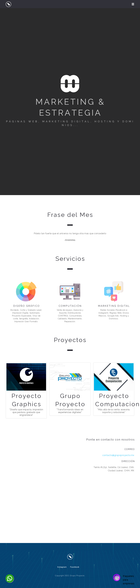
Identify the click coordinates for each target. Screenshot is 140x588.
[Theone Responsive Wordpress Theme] (70, 556)
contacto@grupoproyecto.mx (118, 455)
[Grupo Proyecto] (8, 4)
